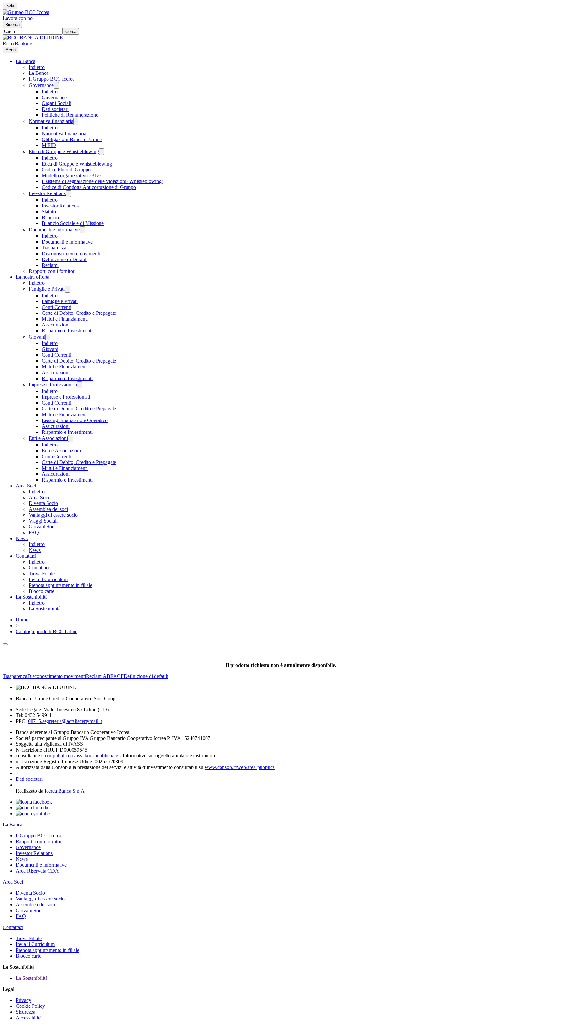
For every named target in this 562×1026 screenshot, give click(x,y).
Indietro (37, 67)
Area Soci (26, 485)
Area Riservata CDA (37, 870)
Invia (9, 6)
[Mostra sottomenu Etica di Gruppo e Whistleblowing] (101, 151)
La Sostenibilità (31, 597)
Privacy (23, 1000)
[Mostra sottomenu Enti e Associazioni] (70, 438)
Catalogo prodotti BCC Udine (46, 631)
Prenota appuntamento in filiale (60, 585)
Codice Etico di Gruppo (66, 169)
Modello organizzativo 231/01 (72, 175)
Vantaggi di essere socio (53, 515)
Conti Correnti (56, 307)
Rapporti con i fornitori (52, 271)
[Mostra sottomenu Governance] (56, 85)
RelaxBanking (17, 43)
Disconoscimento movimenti (71, 253)
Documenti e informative (54, 229)
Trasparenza (54, 247)
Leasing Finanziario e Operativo (75, 420)
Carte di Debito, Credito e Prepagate (79, 313)
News (22, 538)
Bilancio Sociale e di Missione (73, 223)
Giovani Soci (42, 526)
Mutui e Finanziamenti (65, 319)
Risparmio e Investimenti (67, 330)
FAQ (34, 532)
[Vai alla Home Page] (33, 37)
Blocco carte (41, 591)
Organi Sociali (56, 103)
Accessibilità (29, 1017)
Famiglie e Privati (47, 289)
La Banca (25, 61)
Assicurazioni (56, 324)
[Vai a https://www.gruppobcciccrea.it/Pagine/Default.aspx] (26, 12)
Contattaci (26, 556)
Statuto (49, 211)
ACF (118, 676)
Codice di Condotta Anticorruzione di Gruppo (89, 187)
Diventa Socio (43, 503)
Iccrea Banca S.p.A (65, 790)
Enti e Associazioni (48, 438)
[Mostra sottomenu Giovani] (47, 337)
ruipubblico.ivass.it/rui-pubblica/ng (82, 755)
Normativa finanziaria (51, 121)
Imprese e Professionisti (53, 384)
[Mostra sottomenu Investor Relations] (68, 193)
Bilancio (50, 217)
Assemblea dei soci (48, 509)
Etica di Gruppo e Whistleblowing (64, 151)
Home (22, 619)
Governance (41, 85)
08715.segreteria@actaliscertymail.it (65, 721)
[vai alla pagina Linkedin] (33, 807)
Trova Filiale (42, 573)
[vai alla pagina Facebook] (34, 802)
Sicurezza (25, 1012)
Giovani (37, 337)
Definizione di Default (64, 259)
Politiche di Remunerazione (70, 115)
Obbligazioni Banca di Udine (72, 139)
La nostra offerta (32, 277)
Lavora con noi (18, 18)
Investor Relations (47, 193)
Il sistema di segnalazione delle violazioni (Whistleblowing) (102, 181)
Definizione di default (146, 676)
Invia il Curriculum (48, 579)
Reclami (50, 265)
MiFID (49, 145)
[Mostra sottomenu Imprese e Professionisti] (79, 384)
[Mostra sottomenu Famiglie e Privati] (67, 289)
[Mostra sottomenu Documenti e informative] (82, 229)
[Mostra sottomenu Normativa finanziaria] (75, 121)
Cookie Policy (30, 1006)
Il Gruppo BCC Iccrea (51, 79)
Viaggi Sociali (43, 521)
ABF (108, 676)
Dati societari (55, 109)
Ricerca (12, 24)
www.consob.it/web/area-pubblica (240, 767)
